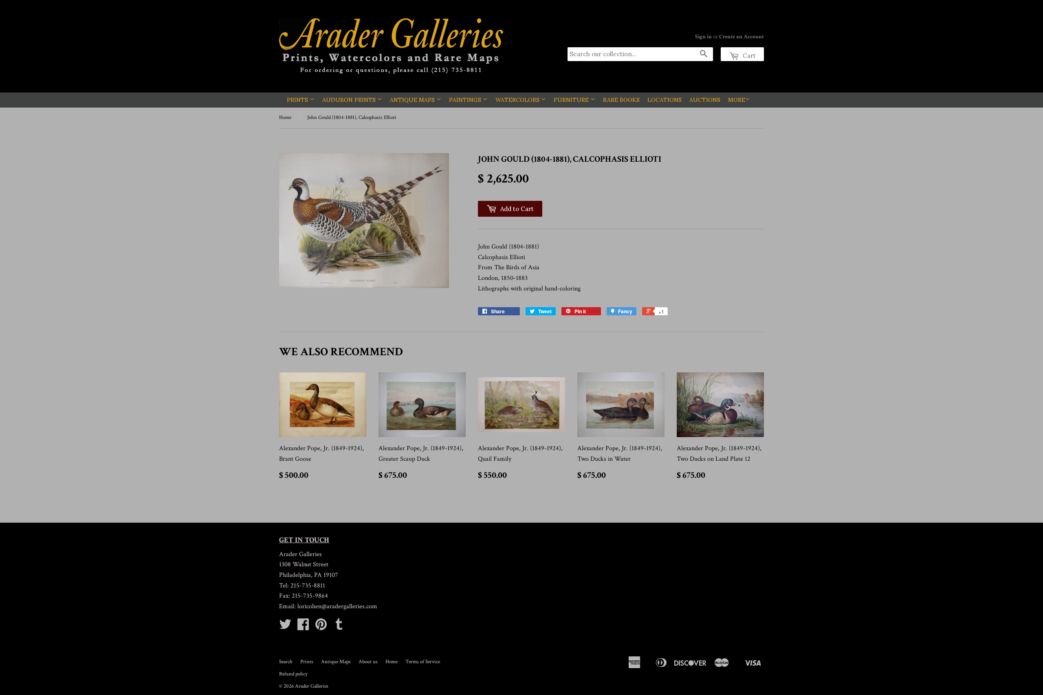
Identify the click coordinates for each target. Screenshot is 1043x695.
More (736, 99)
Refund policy (293, 674)
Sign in (703, 36)
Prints (298, 99)
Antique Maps (413, 99)
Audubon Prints (349, 99)
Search (286, 661)
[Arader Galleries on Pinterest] (321, 627)
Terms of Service (422, 661)
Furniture (572, 99)
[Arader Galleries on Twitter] (285, 627)
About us (368, 661)
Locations (664, 99)
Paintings (466, 99)
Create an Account (741, 36)
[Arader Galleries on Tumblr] (339, 627)
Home (285, 117)
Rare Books (621, 99)
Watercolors (518, 99)
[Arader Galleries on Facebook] (303, 627)
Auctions (704, 99)
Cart (748, 55)
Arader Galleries (311, 686)
